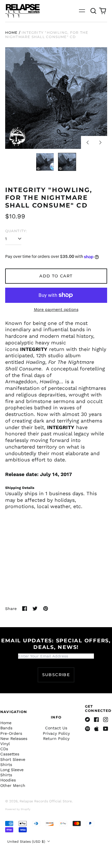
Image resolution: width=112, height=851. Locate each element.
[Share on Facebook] (24, 608)
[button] (93, 10)
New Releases (13, 738)
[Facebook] (96, 719)
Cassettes (9, 754)
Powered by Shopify (17, 809)
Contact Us (56, 728)
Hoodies (8, 780)
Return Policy (56, 738)
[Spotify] (87, 728)
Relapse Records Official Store (46, 801)
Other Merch (12, 785)
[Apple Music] (96, 728)
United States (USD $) (26, 842)
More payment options (56, 309)
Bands (6, 728)
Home (11, 32)
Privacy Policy (56, 733)
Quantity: (16, 231)
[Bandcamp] (87, 719)
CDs (4, 749)
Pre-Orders (11, 733)
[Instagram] (105, 719)
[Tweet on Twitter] (35, 608)
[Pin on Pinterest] (45, 608)
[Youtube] (105, 728)
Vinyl (5, 743)
